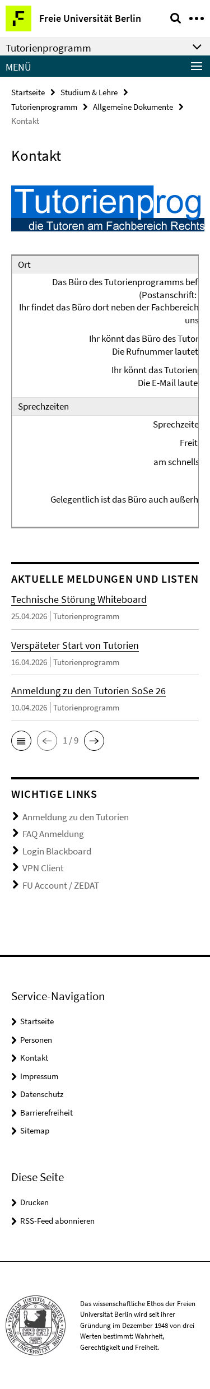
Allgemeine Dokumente (133, 106)
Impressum (39, 1076)
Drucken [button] (34, 1202)
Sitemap (34, 1130)
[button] (21, 741)
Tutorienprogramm (44, 106)
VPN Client (43, 868)
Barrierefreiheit (46, 1112)
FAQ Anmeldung (53, 834)
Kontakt (34, 1057)
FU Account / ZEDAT (60, 885)
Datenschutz (41, 1094)
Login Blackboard (56, 851)
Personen (36, 1039)
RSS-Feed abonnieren (57, 1220)
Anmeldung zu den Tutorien (75, 817)
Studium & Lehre (89, 92)
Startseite (28, 92)
